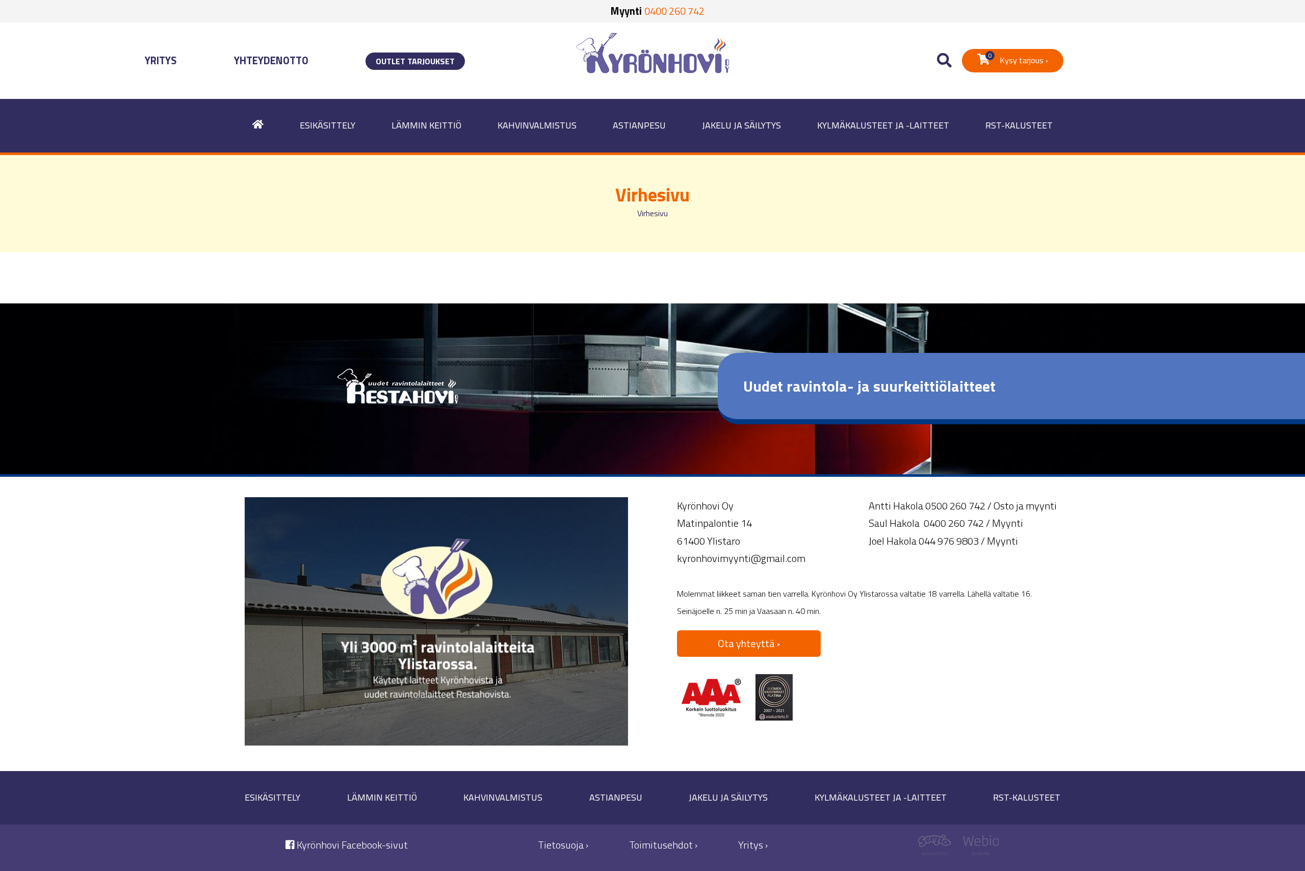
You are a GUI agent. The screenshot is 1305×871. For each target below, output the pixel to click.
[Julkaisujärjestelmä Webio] (978, 848)
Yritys (161, 60)
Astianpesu (639, 125)
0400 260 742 (674, 11)
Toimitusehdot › (663, 845)
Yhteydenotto (271, 60)
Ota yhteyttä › (749, 643)
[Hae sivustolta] (944, 61)
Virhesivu (652, 213)
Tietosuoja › (563, 845)
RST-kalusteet (1019, 125)
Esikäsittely (327, 125)
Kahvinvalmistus (537, 125)
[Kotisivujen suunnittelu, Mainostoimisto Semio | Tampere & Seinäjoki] (938, 848)
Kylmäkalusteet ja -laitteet (883, 125)
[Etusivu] (258, 125)
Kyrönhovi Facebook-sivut (351, 845)
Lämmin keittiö (426, 125)
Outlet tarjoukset (415, 61)
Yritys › (753, 845)
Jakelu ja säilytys (741, 125)
